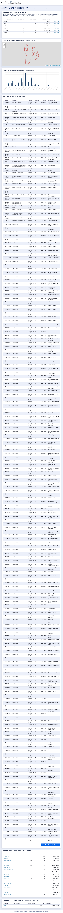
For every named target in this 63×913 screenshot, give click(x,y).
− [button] (4, 47)
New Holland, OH (7, 883)
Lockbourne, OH (7, 881)
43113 (5, 905)
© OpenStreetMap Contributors (54, 65)
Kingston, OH (6, 874)
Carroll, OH (6, 863)
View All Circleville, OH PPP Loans (50, 844)
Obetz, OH (6, 885)
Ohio (36, 8)
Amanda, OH (6, 856)
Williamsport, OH (7, 894)
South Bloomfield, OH (8, 887)
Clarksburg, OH (7, 867)
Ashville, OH (6, 858)
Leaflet (47, 65)
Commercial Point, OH (8, 869)
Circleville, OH (7, 865)
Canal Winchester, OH (8, 860)
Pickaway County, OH (43, 8)
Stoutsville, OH (7, 890)
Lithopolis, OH (7, 878)
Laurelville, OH (7, 876)
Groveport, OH (7, 872)
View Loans (56, 21)
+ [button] (4, 44)
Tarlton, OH (6, 892)
